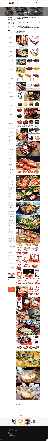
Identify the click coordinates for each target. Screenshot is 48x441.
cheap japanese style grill (11, 135)
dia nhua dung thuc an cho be (11, 153)
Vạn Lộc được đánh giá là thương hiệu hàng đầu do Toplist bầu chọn (13, 27)
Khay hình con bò (10, 225)
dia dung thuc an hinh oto (11, 149)
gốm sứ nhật (10, 189)
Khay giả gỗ (10, 224)
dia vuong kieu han (10, 164)
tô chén (9, 256)
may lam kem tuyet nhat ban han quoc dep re (11, 241)
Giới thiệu (19, 6)
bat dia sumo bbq (10, 101)
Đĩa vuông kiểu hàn (10, 165)
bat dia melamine (10, 74)
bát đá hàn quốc (10, 46)
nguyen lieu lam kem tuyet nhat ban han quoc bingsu (12, 246)
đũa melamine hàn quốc (11, 176)
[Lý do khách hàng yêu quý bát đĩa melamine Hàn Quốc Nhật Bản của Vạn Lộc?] (9, 30)
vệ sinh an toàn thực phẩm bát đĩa (11, 267)
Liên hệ (21, 6)
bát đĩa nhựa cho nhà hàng (11, 87)
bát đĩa (11, 47)
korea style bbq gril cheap (11, 234)
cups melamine (10, 144)
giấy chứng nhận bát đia (11, 184)
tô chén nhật (10, 263)
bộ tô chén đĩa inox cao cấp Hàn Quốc (11, 132)
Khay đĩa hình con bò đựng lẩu (11, 216)
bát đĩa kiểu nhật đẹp (10, 69)
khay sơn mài (10, 233)
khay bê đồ (12, 212)
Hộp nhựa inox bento (10, 202)
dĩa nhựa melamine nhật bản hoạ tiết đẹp (11, 162)
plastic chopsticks (10, 252)
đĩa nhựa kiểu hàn (10, 158)
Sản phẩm (13, 6)
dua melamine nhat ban (11, 177)
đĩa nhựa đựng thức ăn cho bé (11, 154)
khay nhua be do (10, 229)
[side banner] (11, 289)
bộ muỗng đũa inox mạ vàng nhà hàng (11, 130)
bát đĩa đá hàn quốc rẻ (10, 51)
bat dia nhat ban (10, 82)
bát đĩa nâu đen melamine (11, 78)
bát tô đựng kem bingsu (11, 123)
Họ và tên (17, 405)
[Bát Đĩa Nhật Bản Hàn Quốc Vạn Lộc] (11, 3)
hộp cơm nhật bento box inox (11, 197)
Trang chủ (10, 6)
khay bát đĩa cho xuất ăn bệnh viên (11, 211)
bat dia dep (9, 60)
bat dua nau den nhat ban (11, 110)
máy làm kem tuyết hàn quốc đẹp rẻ (12, 239)
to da (12, 263)
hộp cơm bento (10, 193)
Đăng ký (37, 0)
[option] (14, 421)
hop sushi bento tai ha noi (11, 203)
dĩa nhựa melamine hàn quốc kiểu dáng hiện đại (11, 161)
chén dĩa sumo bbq (10, 140)
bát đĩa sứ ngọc (10, 100)
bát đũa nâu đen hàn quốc (11, 109)
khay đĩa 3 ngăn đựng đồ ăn (11, 215)
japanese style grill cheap (11, 207)
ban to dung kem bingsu (11, 37)
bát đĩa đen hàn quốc (10, 56)
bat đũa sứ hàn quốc (10, 114)
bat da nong (13, 46)
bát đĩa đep (13, 60)
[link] (19, 33)
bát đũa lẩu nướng (10, 105)
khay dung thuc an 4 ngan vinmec (11, 221)
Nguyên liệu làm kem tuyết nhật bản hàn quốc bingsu (12, 248)
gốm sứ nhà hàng (10, 188)
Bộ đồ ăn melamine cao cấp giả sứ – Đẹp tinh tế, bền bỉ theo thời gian (13, 19)
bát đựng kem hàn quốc (11, 119)
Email (16, 407)
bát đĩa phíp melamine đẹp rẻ (11, 96)
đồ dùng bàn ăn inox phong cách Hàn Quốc (11, 169)
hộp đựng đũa (10, 198)
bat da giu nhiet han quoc (11, 42)
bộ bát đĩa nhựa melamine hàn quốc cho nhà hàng (12, 127)
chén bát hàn (10, 136)
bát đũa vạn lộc (10, 118)
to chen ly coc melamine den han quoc (11, 257)
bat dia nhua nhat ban (10, 91)
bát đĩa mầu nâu (10, 73)
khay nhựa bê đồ (10, 230)
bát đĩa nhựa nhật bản (10, 92)
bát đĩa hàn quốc (10, 64)
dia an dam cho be (10, 145)
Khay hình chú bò (13, 224)
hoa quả (12, 189)
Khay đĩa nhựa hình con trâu (11, 220)
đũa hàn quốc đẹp (10, 172)
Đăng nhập (35, 0)
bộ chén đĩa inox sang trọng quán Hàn (11, 129)
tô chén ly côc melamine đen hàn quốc (11, 259)
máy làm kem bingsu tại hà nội (11, 238)
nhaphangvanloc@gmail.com (18, 0)
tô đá (14, 263)
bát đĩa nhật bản (10, 83)
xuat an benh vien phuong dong (11, 268)
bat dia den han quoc (10, 55)
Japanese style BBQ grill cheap (11, 206)
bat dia (9, 47)
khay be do (9, 212)
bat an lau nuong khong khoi (11, 38)
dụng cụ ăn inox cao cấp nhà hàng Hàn (11, 181)
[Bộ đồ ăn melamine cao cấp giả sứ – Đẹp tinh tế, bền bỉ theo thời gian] (9, 19)
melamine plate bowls (10, 242)
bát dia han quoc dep (10, 65)
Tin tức (16, 6)
